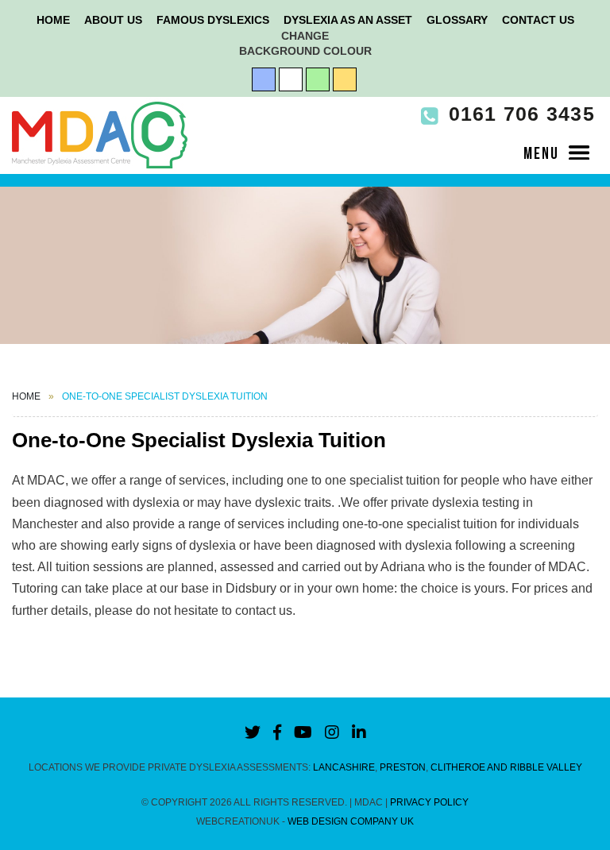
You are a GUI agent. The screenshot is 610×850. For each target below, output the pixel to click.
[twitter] (252, 732)
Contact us (538, 20)
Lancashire (344, 767)
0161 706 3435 (518, 113)
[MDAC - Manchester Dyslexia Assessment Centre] (99, 134)
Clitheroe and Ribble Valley (506, 767)
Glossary (457, 20)
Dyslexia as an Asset (348, 20)
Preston (403, 767)
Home (53, 20)
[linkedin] (359, 732)
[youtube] (303, 732)
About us (113, 20)
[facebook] (277, 732)
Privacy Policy (429, 802)
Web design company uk (351, 821)
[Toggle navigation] (556, 151)
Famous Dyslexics (212, 20)
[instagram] (332, 732)
